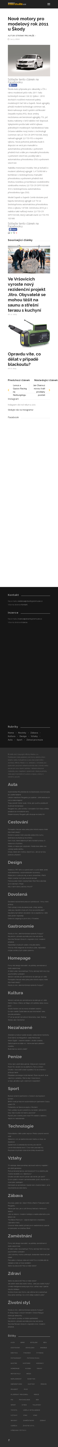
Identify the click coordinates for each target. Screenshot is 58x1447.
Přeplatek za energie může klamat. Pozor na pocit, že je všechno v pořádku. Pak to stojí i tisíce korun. (28, 1076)
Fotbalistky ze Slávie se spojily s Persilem (23, 1107)
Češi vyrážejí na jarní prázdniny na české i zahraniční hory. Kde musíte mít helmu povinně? (27, 1111)
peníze (44, 1384)
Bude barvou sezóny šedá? (17, 1049)
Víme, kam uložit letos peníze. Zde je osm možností (26, 1064)
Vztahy (34, 736)
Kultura (11, 736)
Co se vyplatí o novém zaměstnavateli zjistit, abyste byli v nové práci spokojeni (29, 1181)
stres (24, 1405)
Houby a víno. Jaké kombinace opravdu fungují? (25, 934)
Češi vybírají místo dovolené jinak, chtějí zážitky (25, 907)
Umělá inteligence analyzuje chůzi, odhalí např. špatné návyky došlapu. (28, 1288)
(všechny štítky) (18, 1430)
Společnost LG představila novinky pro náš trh (24, 1145)
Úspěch (14, 1425)
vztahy (14, 1415)
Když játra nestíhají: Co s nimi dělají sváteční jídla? (26, 1295)
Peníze (15, 1056)
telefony (37, 1405)
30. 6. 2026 (14, 571)
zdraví (43, 1420)
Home (11, 733)
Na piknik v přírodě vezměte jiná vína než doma (25, 936)
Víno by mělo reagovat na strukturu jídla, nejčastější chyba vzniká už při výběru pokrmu (27, 949)
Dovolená (17, 894)
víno (35, 1415)
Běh (45, 1342)
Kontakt (24, 605)
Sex (37, 1399)
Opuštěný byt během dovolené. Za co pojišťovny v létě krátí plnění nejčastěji (28, 914)
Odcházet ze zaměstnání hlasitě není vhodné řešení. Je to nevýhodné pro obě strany (29, 1186)
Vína (25, 1415)
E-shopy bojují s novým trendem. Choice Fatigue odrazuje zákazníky (26, 1314)
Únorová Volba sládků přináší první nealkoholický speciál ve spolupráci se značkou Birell (28, 1227)
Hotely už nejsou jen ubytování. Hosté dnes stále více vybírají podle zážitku (27, 847)
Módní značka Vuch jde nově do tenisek (22, 878)
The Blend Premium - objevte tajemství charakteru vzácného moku (26, 1221)
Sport (19, 740)
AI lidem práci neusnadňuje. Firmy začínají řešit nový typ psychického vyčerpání (28, 972)
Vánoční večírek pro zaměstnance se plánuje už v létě (27, 977)
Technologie (21, 1126)
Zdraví (14, 1273)
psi (12, 1399)
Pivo (26, 1389)
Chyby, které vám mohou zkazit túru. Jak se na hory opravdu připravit (27, 853)
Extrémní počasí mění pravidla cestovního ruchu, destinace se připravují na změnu (26, 836)
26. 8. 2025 (12, 368)
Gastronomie (21, 926)
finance (27, 1353)
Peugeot (14, 1389)
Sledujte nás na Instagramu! (20, 409)
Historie (26, 1363)
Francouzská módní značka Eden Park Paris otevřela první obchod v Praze (27, 882)
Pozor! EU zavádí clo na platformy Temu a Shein (25, 1067)
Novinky (22, 733)
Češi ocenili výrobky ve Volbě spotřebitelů (23, 1318)
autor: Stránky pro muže (21, 36)
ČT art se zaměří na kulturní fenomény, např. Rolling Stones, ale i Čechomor (27, 1018)
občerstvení (16, 1384)
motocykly (16, 1373)
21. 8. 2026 (14, 660)
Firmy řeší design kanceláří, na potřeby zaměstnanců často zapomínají (27, 967)
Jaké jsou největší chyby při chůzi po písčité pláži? (26, 910)
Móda (28, 1373)
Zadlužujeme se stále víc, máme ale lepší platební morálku (26, 1045)
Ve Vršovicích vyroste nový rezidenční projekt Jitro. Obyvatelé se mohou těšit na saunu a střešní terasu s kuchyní (27, 295)
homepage (15, 1368)
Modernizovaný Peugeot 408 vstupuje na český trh (26, 814)
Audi (13, 1342)
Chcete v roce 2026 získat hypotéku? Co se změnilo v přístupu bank (27, 1071)
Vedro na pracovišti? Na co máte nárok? (22, 1266)
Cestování (18, 822)
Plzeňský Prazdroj (19, 1394)
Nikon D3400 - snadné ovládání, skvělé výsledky (25, 1041)
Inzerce (24, 622)
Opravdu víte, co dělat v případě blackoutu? (24, 359)
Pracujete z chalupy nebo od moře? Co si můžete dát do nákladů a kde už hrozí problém (28, 562)
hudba (28, 1368)
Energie (43, 1347)
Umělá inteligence (31, 1410)
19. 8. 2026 (14, 540)
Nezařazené (20, 1027)
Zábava (34, 733)
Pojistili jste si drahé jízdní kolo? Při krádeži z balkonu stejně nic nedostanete (27, 1117)
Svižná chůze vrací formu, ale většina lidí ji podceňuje (27, 1292)
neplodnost (16, 1379)
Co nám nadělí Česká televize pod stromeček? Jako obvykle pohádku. (26, 1013)
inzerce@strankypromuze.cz (30, 619)
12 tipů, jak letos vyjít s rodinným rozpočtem (24, 1081)
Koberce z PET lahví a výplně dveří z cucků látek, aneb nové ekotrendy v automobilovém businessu (28, 871)
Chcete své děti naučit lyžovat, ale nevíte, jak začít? (26, 1177)
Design (23, 736)
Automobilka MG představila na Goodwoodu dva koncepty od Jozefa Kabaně (29, 793)
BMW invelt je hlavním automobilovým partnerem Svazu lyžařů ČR (29, 1103)
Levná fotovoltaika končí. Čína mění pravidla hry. (26, 1148)
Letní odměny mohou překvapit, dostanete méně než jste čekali (29, 1256)
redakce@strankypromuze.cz (30, 601)
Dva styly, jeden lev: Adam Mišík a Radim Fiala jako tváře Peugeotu (28, 1204)
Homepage (19, 958)
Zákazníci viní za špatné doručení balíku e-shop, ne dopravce (27, 1140)
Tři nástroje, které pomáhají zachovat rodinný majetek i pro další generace (28, 1167)
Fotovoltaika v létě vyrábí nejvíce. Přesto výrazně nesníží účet (28, 1135)
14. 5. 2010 (15, 39)
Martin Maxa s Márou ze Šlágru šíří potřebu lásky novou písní (28, 1004)
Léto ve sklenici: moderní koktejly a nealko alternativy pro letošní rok (29, 1215)
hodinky (40, 1363)
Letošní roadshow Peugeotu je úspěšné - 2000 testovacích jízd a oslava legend (29, 799)
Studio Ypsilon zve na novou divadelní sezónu (24, 1009)
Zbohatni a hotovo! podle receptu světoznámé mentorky (28, 1035)
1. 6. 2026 (14, 513)
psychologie (24, 1399)
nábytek (31, 1379)
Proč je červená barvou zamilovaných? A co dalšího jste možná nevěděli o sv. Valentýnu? (28, 1172)
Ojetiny (31, 1384)
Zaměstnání (20, 1235)
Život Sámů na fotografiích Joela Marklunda (24, 1038)
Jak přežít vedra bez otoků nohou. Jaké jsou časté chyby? (29, 1284)
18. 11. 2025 (12, 314)
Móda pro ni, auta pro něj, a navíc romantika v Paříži (27, 875)
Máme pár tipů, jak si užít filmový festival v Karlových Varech (27, 1210)
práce (36, 1394)
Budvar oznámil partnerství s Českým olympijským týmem (26, 1097)
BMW (23, 1342)
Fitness (39, 1353)
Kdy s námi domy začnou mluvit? (20, 887)
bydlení (34, 1342)
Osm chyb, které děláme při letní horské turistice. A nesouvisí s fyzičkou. (26, 842)
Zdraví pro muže (34, 740)
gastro (14, 1363)
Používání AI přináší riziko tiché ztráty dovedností (26, 1150)
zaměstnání (28, 1420)
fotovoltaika (33, 1358)
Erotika (14, 1353)
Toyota (14, 1410)
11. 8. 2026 (14, 458)
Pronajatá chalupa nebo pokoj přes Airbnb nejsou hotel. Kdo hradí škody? (28, 831)
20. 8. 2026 (14, 714)
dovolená (30, 1347)
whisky (14, 1420)
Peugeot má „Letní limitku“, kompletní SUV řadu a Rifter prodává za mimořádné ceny (28, 810)
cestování (15, 1347)
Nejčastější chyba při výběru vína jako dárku (24, 945)
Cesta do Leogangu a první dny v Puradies (23, 918)
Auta (10, 740)
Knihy (39, 1368)
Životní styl (19, 1302)
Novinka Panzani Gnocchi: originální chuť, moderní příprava (26, 940)
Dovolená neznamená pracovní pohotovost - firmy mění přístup (28, 903)
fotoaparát (16, 1358)
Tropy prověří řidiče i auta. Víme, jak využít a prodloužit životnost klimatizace (28, 804)
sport (13, 1405)
